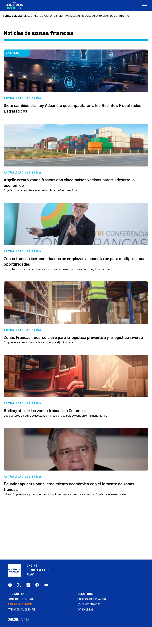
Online (32, 565)
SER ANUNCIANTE (20, 604)
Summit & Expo (38, 570)
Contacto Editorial (21, 599)
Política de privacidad (92, 599)
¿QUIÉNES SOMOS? (89, 604)
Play (30, 574)
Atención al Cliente (21, 609)
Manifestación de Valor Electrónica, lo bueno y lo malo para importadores (76, 15)
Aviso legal (85, 609)
